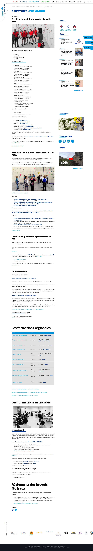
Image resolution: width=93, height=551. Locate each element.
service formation (16, 143)
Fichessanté (74, 30)
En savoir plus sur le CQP (17, 146)
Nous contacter (66, 547)
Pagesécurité (62, 30)
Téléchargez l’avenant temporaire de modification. (26, 503)
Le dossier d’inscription (19, 261)
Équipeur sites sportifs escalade (19, 335)
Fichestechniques (68, 30)
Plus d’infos (14, 251)
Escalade (15, 1)
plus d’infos (39, 256)
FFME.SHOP (87, 47)
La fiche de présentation (20, 259)
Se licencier (88, 37)
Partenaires (72, 1)
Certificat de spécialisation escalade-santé (24, 451)
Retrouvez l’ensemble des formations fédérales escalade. (25, 389)
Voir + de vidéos (78, 168)
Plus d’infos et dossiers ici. (18, 318)
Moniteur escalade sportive (18, 345)
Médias (79, 1)
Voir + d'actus (78, 90)
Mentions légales (48, 547)
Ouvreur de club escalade (18, 359)
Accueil (13, 6)
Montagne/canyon (34, 1)
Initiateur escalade (16, 354)
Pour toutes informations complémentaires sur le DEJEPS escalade (27, 309)
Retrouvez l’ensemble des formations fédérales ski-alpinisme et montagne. (29, 392)
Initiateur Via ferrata (17, 382)
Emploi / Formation (61, 1)
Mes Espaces (84, 2)
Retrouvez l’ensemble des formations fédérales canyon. (25, 395)
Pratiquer (89, 42)
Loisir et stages (45, 1)
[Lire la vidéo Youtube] (71, 159)
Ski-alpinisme (23, 1)
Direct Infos (19, 6)
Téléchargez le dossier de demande (20, 193)
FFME (53, 1)
